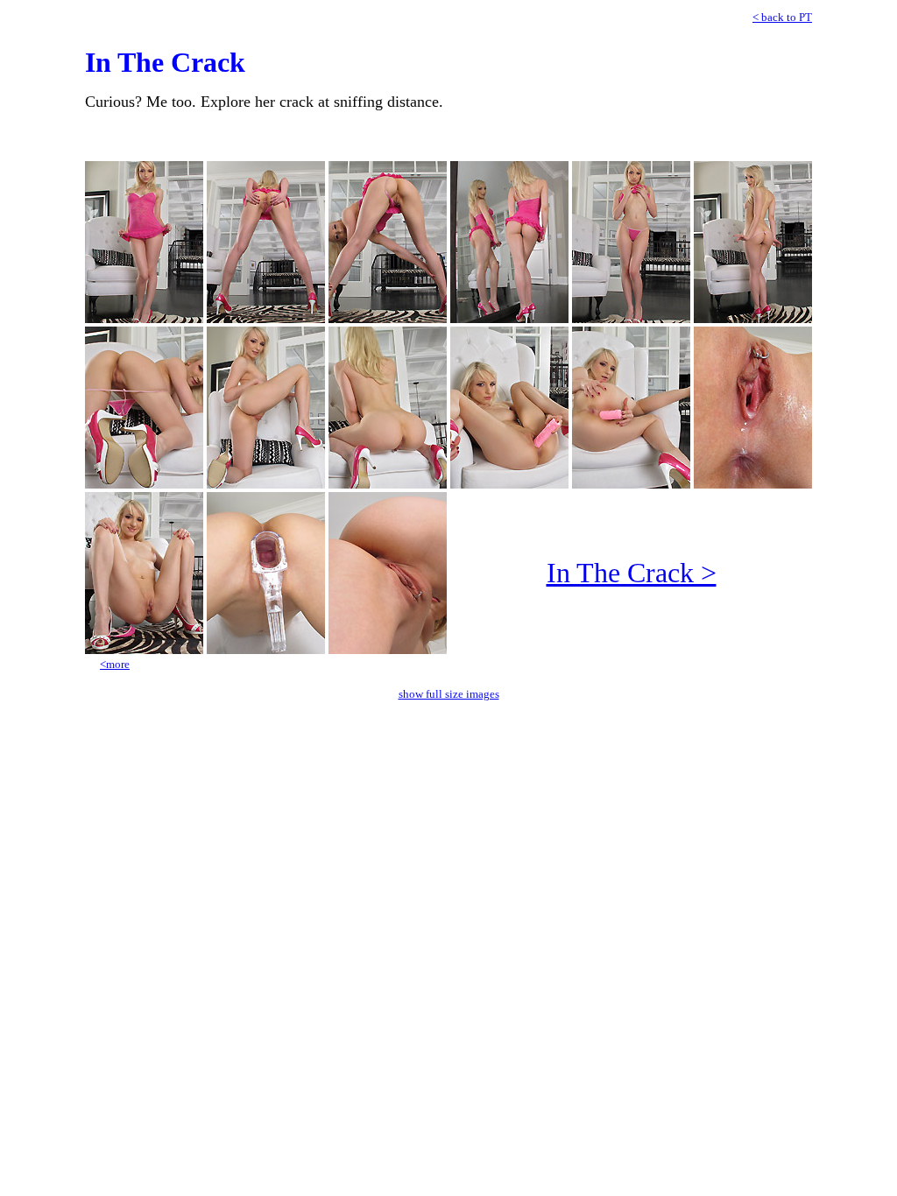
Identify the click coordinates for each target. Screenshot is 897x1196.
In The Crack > (632, 572)
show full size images (449, 693)
